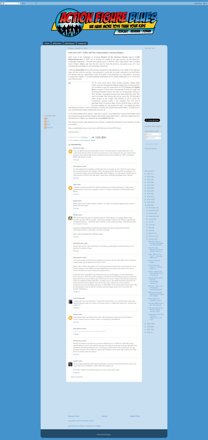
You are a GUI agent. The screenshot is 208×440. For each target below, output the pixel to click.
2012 (149, 199)
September (153, 216)
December (152, 208)
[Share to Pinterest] (105, 137)
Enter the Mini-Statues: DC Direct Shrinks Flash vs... (155, 249)
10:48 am (76, 292)
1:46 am (76, 334)
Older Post (135, 416)
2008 (149, 327)
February (152, 236)
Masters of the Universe (82, 140)
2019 (149, 179)
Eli (47, 118)
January (152, 239)
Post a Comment (77, 377)
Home (47, 43)
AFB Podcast (69, 43)
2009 (149, 324)
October (152, 213)
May (150, 227)
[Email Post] (92, 137)
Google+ (3, 1)
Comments (151, 138)
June (151, 225)
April (150, 230)
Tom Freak (77, 298)
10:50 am (76, 308)
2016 (149, 188)
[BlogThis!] (99, 137)
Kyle (74, 184)
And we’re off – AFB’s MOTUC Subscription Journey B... (155, 280)
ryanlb (75, 361)
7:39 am (76, 194)
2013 (149, 196)
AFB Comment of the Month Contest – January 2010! (155, 309)
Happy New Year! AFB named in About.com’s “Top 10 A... (155, 316)
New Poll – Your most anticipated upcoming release (155, 287)
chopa (75, 314)
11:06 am (76, 372)
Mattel (93, 140)
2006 (149, 332)
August (151, 219)
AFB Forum (57, 43)
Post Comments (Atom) (86, 421)
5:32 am (76, 322)
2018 (149, 182)
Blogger (108, 434)
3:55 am (76, 160)
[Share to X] (101, 137)
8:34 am (76, 208)
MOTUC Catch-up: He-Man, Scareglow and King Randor (155, 243)
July (150, 222)
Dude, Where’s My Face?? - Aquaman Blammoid (155, 255)
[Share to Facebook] (103, 137)
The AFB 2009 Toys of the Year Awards (156, 304)
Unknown (76, 148)
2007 (149, 329)
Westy (75, 215)
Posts (149, 134)
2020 (149, 177)
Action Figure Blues (149, 144)
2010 (149, 205)
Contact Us (82, 43)
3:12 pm (76, 237)
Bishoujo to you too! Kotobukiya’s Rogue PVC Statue (156, 294)
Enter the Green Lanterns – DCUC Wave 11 (155, 267)
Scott (48, 124)
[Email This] (97, 137)
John (48, 121)
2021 (149, 174)
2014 (149, 194)
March (151, 233)
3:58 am (76, 178)
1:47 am (76, 354)
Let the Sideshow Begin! (154, 261)
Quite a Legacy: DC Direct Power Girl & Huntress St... (155, 273)
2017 (149, 185)
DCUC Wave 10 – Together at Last (154, 299)
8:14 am (76, 251)
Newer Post (73, 416)
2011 (149, 202)
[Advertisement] (104, 398)
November (152, 210)
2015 (149, 191)
